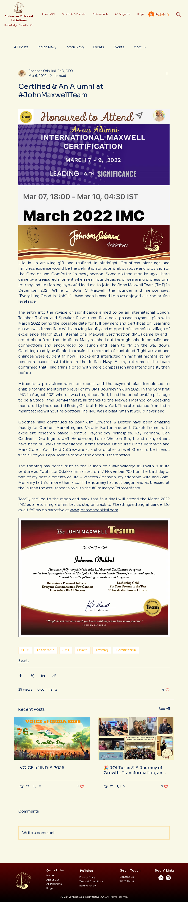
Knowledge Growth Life (18, 25)
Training (101, 650)
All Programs (54, 884)
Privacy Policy (87, 877)
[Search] (178, 14)
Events (98, 47)
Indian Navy (47, 47)
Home (50, 875)
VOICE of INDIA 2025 (42, 767)
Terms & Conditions (91, 881)
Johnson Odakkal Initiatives (18, 18)
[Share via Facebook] (20, 675)
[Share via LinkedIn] (43, 675)
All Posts (21, 47)
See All (164, 709)
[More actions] (167, 73)
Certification (126, 650)
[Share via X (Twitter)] (32, 675)
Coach (82, 650)
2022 (25, 650)
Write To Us (126, 881)
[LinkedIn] (160, 877)
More (137, 47)
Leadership (46, 650)
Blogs (49, 888)
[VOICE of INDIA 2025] (52, 738)
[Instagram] (168, 877)
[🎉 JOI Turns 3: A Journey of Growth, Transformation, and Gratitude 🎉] (136, 738)
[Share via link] (54, 675)
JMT (65, 650)
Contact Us (126, 876)
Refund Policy (87, 885)
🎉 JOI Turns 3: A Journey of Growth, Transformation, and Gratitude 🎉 (134, 770)
